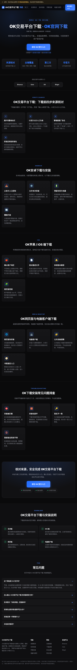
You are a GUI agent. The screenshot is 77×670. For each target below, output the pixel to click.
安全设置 (49, 650)
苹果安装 (49, 7)
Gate (32, 84)
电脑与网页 (57, 7)
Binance (20, 84)
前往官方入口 (69, 7)
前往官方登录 (36, 52)
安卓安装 (42, 7)
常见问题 (49, 653)
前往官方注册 (47, 52)
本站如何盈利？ (9, 624)
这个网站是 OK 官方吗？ (12, 581)
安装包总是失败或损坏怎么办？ (14, 609)
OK (45, 84)
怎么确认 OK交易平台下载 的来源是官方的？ (19, 595)
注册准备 (49, 643)
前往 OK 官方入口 (38, 47)
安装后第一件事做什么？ (12, 617)
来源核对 (34, 7)
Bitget (57, 84)
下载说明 (49, 647)
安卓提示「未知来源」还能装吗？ (15, 602)
